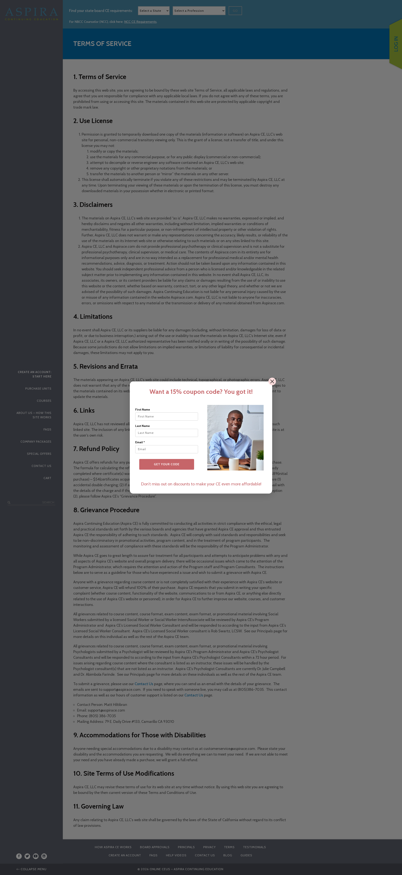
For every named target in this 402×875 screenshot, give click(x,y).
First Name (142, 409)
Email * (140, 442)
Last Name (142, 426)
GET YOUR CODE (166, 464)
